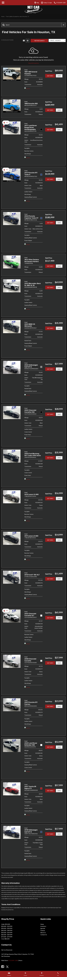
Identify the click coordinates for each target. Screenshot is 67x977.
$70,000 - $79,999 (6, 936)
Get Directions (5, 956)
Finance (42, 930)
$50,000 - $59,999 (6, 932)
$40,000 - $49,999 (6, 930)
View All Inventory (33, 63)
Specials (42, 928)
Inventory (43, 926)
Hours (20, 960)
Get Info (50, 76)
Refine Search (39, 40)
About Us (43, 932)
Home (3, 16)
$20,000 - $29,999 (6, 926)
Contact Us (43, 934)
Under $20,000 (5, 924)
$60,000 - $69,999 (6, 934)
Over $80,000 (5, 939)
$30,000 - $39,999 (6, 928)
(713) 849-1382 (13, 960)
